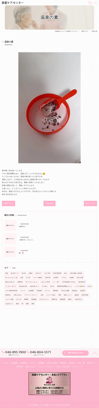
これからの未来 (45, 282)
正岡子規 (47, 278)
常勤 (59, 295)
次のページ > (90, 203)
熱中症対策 (85, 295)
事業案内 (55, 291)
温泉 (6, 273)
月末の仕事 (80, 278)
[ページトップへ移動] (94, 353)
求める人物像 (65, 291)
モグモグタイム (44, 299)
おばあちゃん (9, 304)
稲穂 (27, 304)
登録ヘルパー (68, 295)
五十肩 (28, 278)
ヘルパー (22, 291)
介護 (42, 295)
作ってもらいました (32, 282)
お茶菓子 (56, 278)
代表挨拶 (39, 291)
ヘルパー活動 (9, 299)
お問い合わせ (17, 295)
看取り (70, 299)
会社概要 (31, 291)
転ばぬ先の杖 (23, 286)
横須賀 (77, 295)
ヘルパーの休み (50, 295)
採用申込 (8, 295)
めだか (90, 286)
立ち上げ (18, 299)
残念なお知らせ (10, 282)
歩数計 (31, 273)
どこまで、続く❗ (10, 286)
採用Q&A (74, 291)
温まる (52, 286)
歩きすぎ (38, 273)
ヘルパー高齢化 (37, 278)
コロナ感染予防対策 (11, 291)
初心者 (24, 273)
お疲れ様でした (34, 286)
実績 (33, 304)
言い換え (44, 286)
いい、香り (56, 282)
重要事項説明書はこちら (64, 286)
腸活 (17, 304)
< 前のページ (8, 203)
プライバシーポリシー (31, 295)
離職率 (26, 299)
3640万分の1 (78, 299)
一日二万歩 (47, 273)
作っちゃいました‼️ (11, 278)
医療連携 (62, 299)
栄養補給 (34, 299)
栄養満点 (20, 282)
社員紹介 (82, 291)
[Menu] (95, 2)
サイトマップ (78, 367)
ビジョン (47, 291)
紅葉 (21, 278)
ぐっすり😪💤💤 (80, 286)
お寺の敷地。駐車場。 (76, 273)
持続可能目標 (57, 273)
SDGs (65, 273)
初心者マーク (15, 273)
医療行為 (54, 299)
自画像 (72, 278)
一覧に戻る (49, 203)
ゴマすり (64, 278)
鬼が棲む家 (81, 282)
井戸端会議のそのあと (69, 282)
